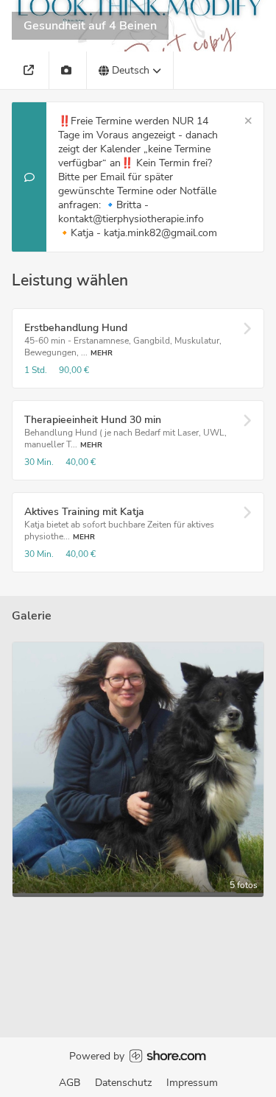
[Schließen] (248, 121)
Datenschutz (123, 1083)
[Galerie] (68, 70)
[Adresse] (30, 70)
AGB (69, 1083)
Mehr (102, 353)
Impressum (192, 1083)
